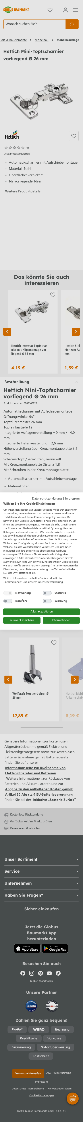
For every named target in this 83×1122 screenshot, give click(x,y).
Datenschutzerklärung (47, 498)
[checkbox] (7, 593)
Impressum (72, 498)
